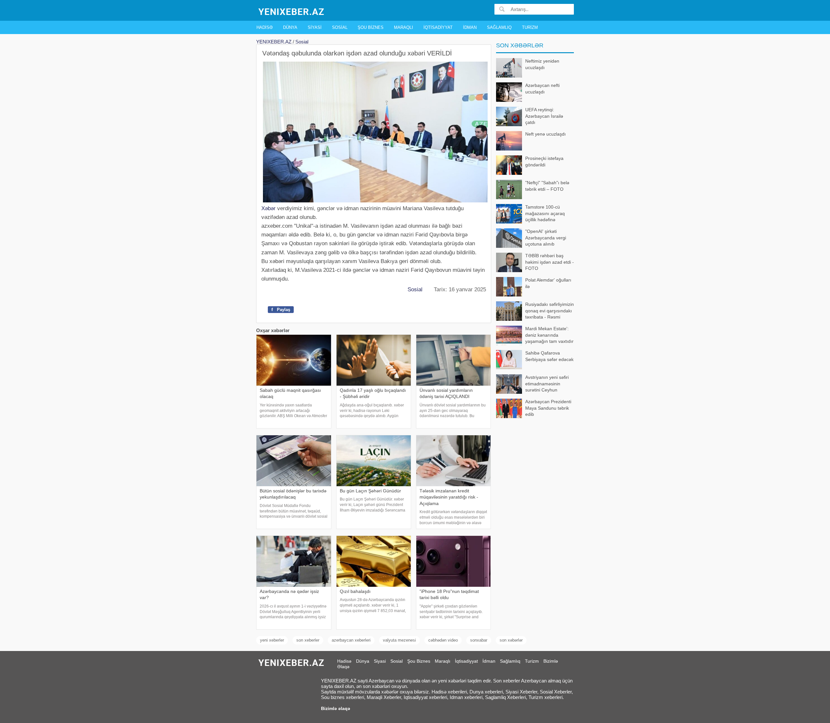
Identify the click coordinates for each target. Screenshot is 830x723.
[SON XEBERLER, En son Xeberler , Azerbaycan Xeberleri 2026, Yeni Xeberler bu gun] (291, 11)
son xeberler (307, 640)
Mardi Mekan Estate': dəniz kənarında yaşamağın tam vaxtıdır (549, 335)
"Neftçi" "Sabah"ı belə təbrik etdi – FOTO (547, 186)
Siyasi (315, 27)
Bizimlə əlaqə (335, 708)
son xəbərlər (511, 640)
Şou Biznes (371, 27)
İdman (470, 27)
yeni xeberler (272, 640)
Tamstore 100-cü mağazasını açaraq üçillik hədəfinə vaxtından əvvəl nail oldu (531, 213)
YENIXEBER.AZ (273, 41)
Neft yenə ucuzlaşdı (545, 134)
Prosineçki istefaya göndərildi (544, 161)
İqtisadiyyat (438, 27)
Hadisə (264, 27)
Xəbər (268, 208)
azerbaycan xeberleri (351, 640)
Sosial (340, 27)
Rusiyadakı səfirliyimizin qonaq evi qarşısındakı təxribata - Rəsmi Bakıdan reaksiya (549, 311)
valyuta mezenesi (399, 640)
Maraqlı (403, 27)
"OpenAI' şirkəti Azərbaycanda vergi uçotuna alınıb (545, 238)
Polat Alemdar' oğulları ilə (548, 283)
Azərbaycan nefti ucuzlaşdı (542, 88)
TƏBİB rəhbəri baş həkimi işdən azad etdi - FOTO (549, 262)
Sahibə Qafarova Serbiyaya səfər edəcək (549, 356)
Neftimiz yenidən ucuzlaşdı (542, 64)
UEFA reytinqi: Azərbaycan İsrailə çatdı (544, 116)
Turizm (530, 27)
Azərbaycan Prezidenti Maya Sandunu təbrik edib (548, 408)
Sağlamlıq (499, 27)
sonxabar (478, 640)
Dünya (290, 27)
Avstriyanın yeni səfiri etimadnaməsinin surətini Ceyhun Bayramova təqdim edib (549, 384)
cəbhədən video (443, 640)
